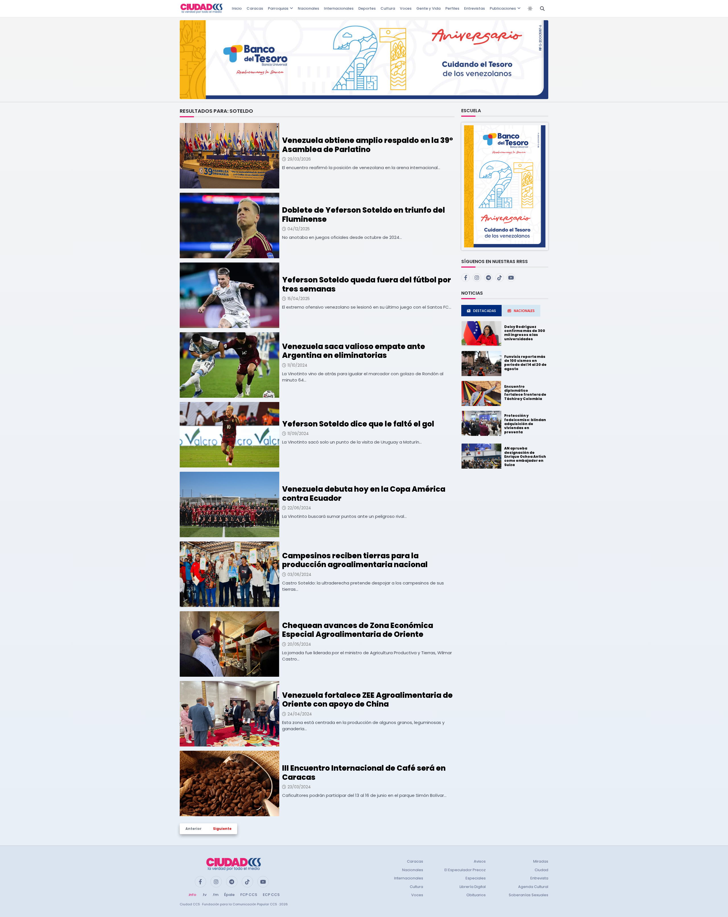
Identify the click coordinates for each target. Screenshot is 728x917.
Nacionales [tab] (524, 310)
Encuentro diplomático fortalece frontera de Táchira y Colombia (525, 392)
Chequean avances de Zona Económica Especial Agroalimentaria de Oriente (357, 629)
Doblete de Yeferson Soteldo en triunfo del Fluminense (363, 214)
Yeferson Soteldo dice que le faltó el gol (358, 424)
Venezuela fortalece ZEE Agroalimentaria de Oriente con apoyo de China (367, 699)
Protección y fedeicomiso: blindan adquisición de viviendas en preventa (525, 423)
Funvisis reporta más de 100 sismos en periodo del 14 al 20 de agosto (525, 362)
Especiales (476, 878)
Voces (405, 8)
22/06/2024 (299, 508)
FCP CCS (248, 894)
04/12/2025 (299, 229)
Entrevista (539, 878)
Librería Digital (473, 886)
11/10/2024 (297, 365)
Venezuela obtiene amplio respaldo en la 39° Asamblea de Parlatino (367, 144)
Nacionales (308, 8)
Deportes (367, 8)
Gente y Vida (428, 8)
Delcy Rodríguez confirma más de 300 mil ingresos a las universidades (524, 332)
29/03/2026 (299, 159)
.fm (215, 894)
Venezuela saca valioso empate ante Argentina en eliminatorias (353, 350)
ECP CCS (271, 894)
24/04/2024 (300, 714)
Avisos (480, 861)
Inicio (237, 8)
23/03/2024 (299, 787)
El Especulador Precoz (465, 870)
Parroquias (278, 8)
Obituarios (476, 895)
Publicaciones (503, 8)
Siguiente (222, 828)
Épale (229, 894)
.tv (204, 894)
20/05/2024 (299, 644)
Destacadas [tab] (484, 310)
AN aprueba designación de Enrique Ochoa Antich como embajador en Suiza (525, 456)
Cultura (387, 8)
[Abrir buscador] (542, 9)
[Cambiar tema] (530, 9)
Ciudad (541, 870)
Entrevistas (474, 8)
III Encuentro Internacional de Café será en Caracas (364, 772)
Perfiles (452, 8)
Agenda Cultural (533, 886)
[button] (504, 186)
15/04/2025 (299, 298)
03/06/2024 (299, 574)
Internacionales (338, 8)
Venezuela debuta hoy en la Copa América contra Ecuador (363, 493)
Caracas (255, 8)
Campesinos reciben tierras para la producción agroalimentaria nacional (355, 560)
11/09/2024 (298, 433)
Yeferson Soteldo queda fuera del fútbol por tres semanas (366, 284)
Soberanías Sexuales (528, 895)
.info (192, 894)
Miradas (540, 861)
